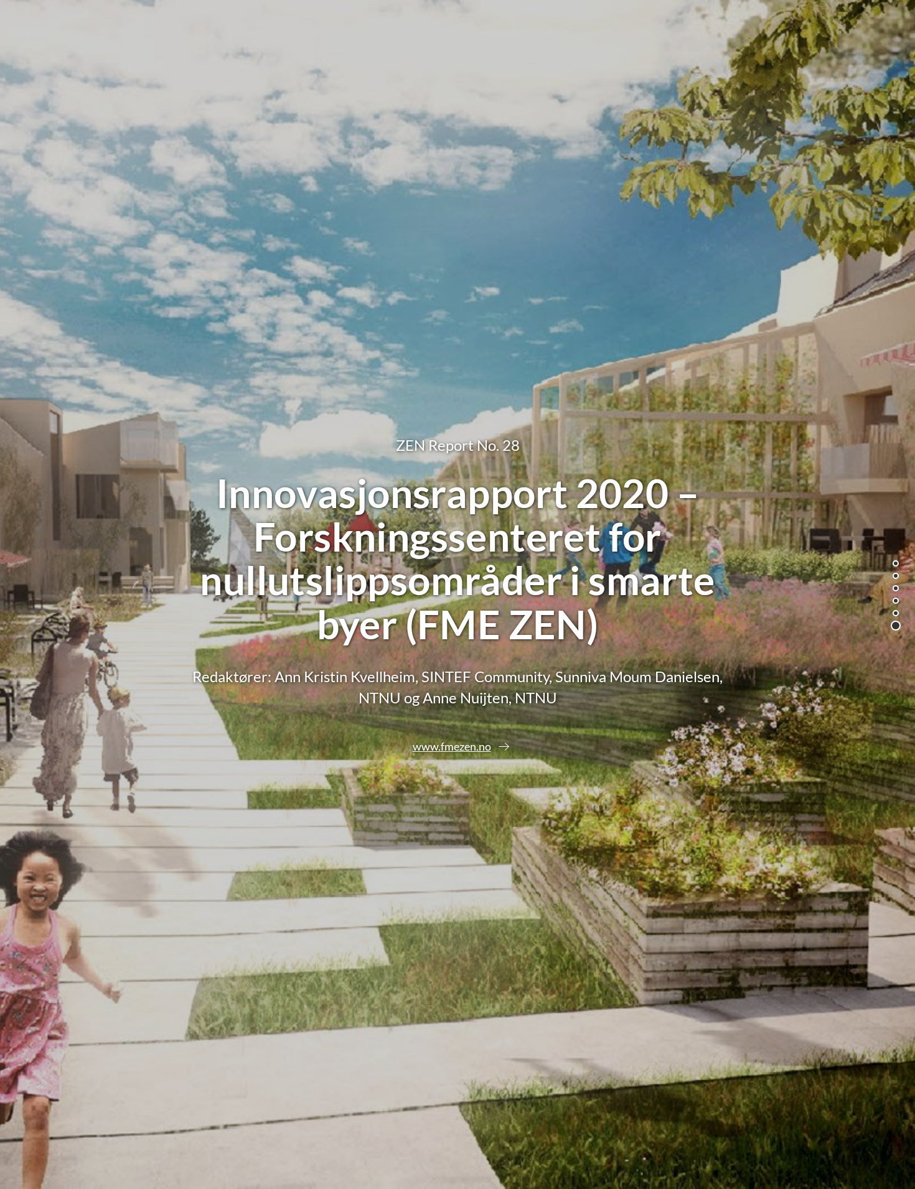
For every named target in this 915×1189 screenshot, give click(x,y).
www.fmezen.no (452, 746)
